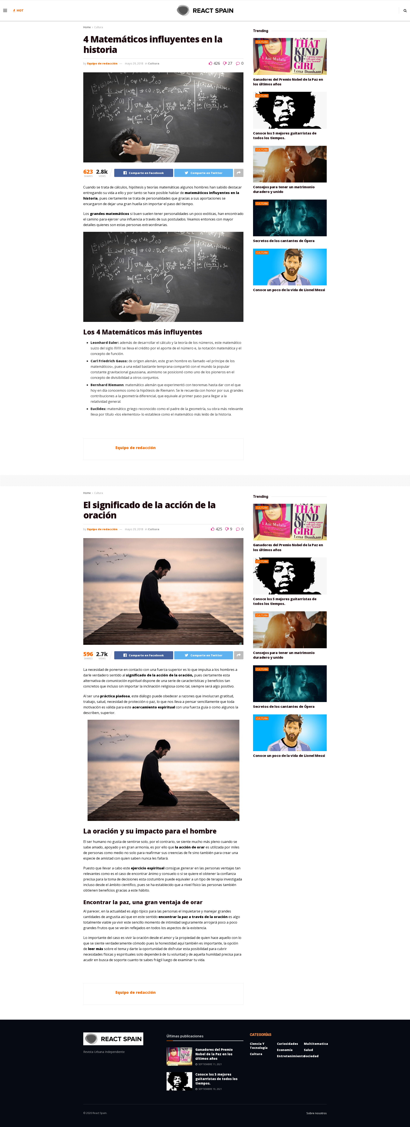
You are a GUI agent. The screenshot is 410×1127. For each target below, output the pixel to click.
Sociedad (311, 1056)
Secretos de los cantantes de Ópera (284, 240)
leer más (95, 948)
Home (87, 27)
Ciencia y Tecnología (259, 1046)
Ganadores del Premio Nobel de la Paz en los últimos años (214, 1054)
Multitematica (316, 1044)
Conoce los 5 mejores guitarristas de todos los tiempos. (284, 135)
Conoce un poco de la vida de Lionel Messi (289, 290)
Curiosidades (287, 1044)
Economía (285, 1050)
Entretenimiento (291, 1056)
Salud (308, 1050)
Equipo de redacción (102, 63)
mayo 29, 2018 (134, 63)
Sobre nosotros (316, 1113)
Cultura (98, 27)
